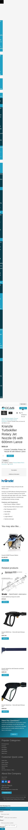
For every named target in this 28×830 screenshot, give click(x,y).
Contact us (4, 778)
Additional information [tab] (14, 474)
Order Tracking (5, 762)
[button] (2, 2)
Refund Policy (5, 766)
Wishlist (3, 768)
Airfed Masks (4, 751)
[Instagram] (9, 781)
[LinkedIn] (6, 781)
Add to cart (10, 455)
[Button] (11, 413)
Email (1, 816)
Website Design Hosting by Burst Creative (15, 799)
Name (2, 811)
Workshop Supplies (9, 418)
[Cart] (22, 409)
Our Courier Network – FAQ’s (8, 769)
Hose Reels (4, 749)
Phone (2, 820)
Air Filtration (4, 747)
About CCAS (4, 777)
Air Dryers (4, 745)
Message (2, 826)
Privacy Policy (5, 764)
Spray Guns (4, 753)
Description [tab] (14, 470)
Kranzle (11, 464)
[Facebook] (3, 781)
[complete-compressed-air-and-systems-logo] (8, 408)
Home (3, 418)
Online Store (4, 760)
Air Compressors (5, 743)
